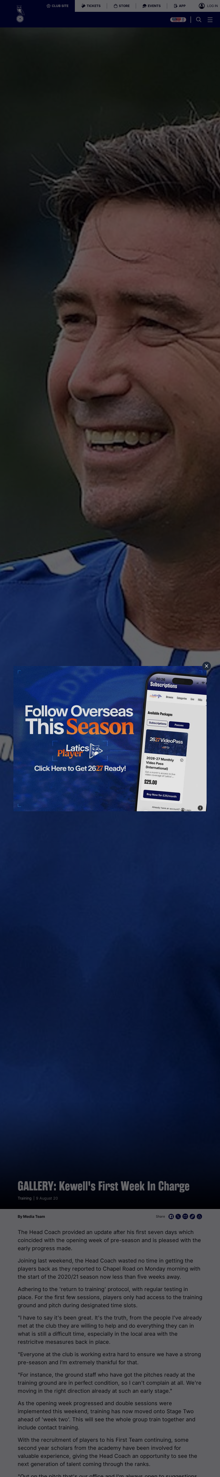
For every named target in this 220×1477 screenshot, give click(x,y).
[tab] (206, 666)
